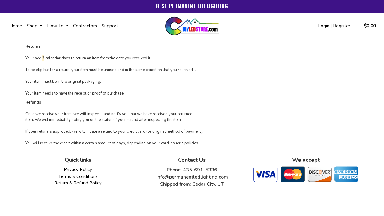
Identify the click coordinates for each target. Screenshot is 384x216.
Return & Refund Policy (78, 183)
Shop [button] (33, 26)
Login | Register (334, 26)
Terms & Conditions (78, 176)
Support (110, 26)
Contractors (85, 26)
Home (15, 26)
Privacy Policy (78, 169)
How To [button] (56, 26)
